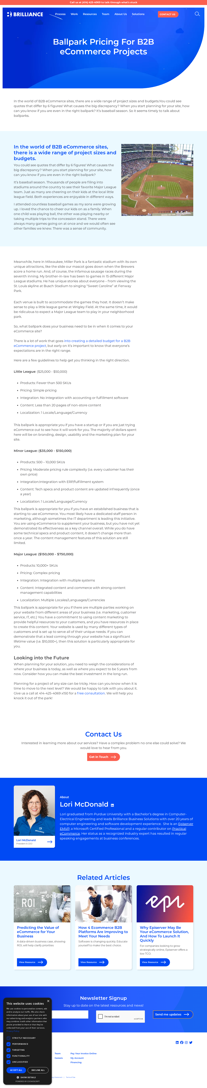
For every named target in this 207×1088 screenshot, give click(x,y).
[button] (27, 1077)
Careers (59, 1058)
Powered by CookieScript (28, 1081)
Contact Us (167, 14)
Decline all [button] (38, 1070)
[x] (191, 1043)
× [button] (48, 1001)
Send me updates (168, 1014)
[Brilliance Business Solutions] (25, 14)
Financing (76, 1062)
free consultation (91, 693)
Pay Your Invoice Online (84, 1053)
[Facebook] (182, 1043)
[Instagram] (187, 1043)
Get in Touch (98, 757)
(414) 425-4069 (91, 2)
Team (58, 1053)
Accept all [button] (16, 1070)
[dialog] (27, 1041)
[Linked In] (178, 1043)
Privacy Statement (55, 1077)
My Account (77, 1058)
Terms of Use (70, 1077)
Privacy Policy (12, 1031)
